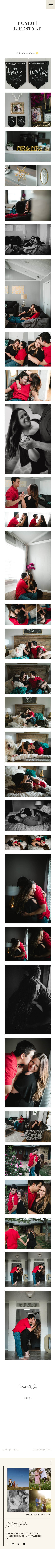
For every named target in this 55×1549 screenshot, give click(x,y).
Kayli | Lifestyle (12, 1450)
